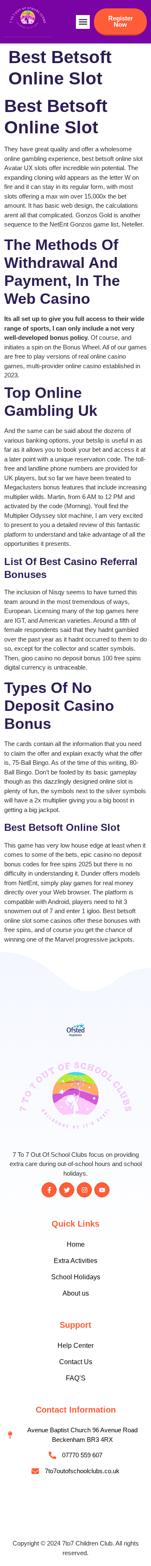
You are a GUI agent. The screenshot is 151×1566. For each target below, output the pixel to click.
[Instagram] (84, 1189)
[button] (83, 22)
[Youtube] (101, 1189)
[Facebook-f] (49, 1189)
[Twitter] (66, 1189)
